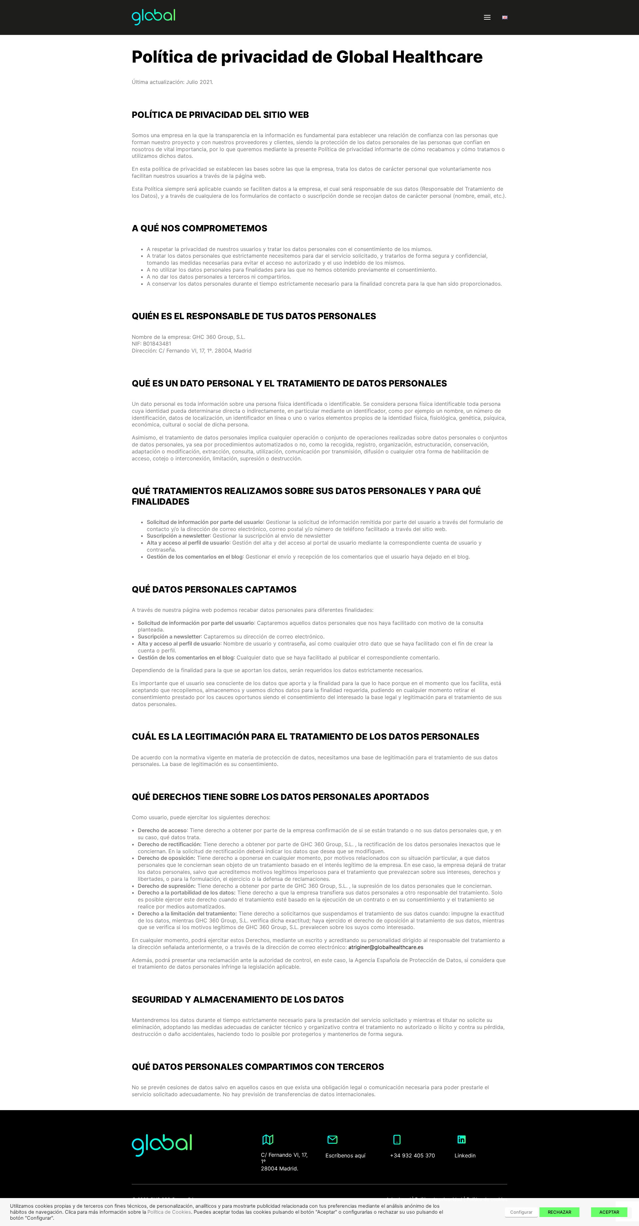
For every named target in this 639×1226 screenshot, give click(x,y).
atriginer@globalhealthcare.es (385, 947)
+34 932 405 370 (412, 1155)
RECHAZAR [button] (559, 1212)
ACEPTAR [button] (609, 1212)
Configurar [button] (521, 1212)
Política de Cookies (169, 1212)
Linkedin (465, 1155)
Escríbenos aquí (345, 1155)
